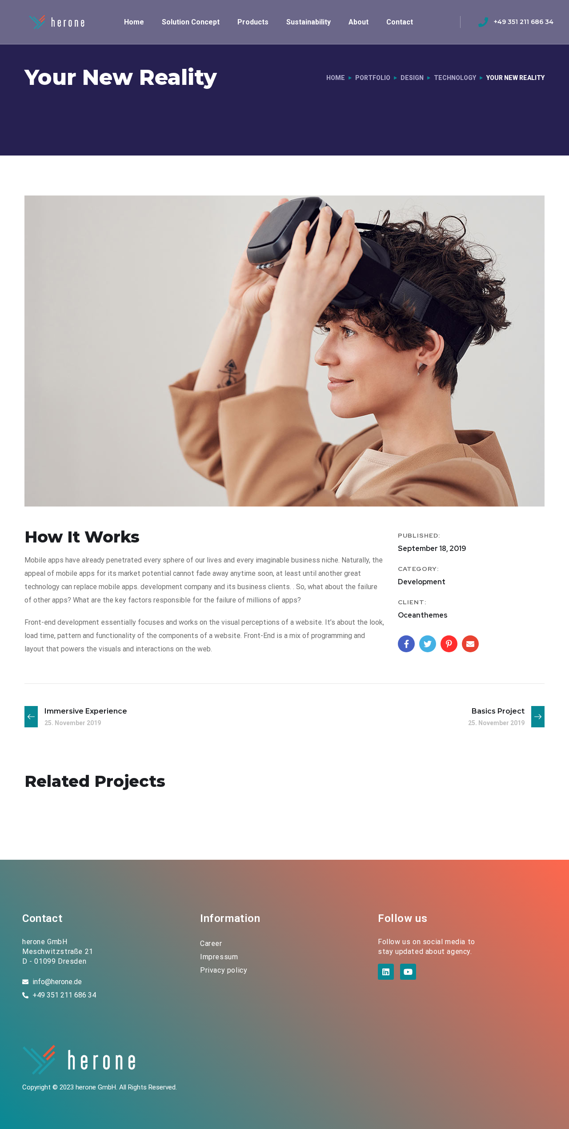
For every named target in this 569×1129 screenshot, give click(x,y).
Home (134, 22)
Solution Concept (191, 22)
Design (412, 77)
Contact (399, 22)
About (359, 22)
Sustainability (308, 22)
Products (252, 22)
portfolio (372, 77)
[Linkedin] (386, 972)
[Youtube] (408, 972)
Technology (455, 77)
